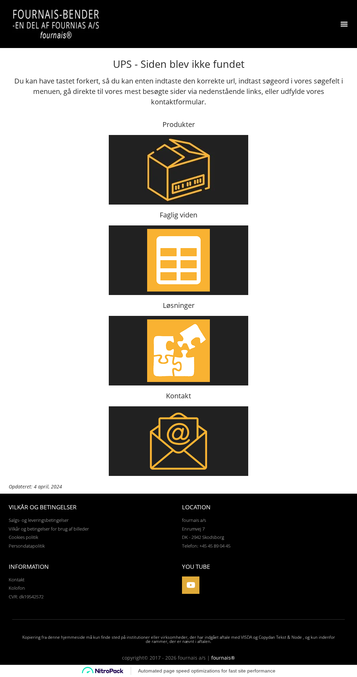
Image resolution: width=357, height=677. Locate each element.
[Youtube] (190, 585)
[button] (344, 24)
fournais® (223, 657)
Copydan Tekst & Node (280, 637)
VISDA (246, 637)
